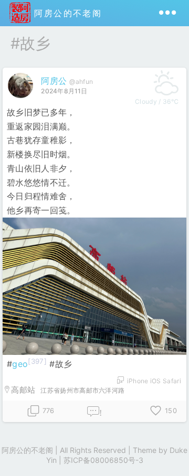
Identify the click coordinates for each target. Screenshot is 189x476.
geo (20, 364)
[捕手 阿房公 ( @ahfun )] (22, 100)
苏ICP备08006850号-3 (103, 460)
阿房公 (54, 80)
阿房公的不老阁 (66, 13)
